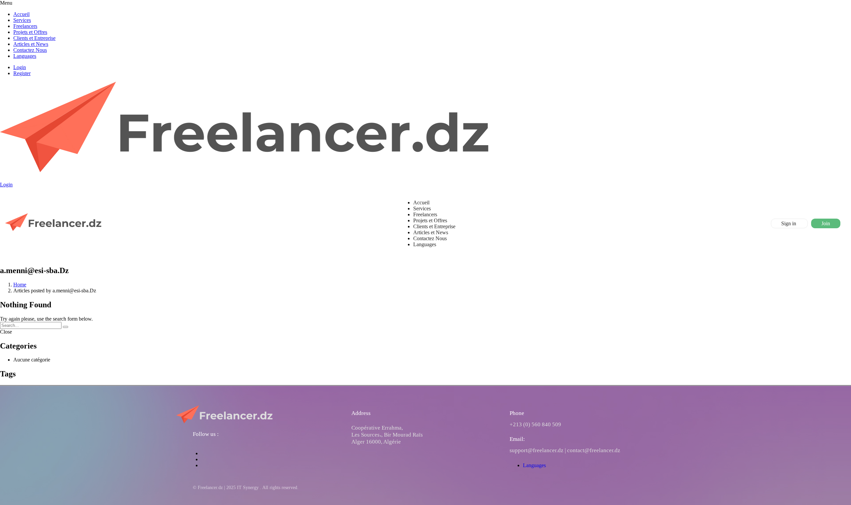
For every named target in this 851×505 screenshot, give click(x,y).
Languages (24, 56)
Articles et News (30, 44)
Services (22, 20)
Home (19, 284)
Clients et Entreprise (34, 38)
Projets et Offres (30, 32)
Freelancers (25, 26)
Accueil (21, 14)
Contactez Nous (30, 50)
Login (19, 67)
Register (22, 73)
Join (825, 223)
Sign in (789, 223)
